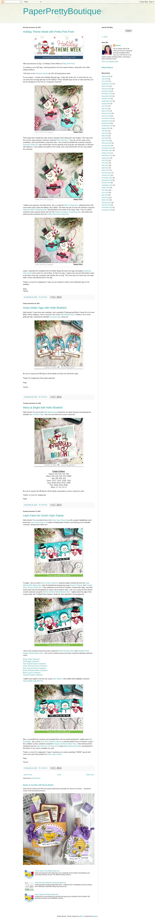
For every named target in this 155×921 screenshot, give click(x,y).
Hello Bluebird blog (50, 412)
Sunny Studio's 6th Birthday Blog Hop (47, 871)
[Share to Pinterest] (60, 297)
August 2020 (106, 187)
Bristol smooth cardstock (49, 583)
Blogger (95, 916)
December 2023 (107, 93)
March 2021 (106, 170)
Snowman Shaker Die (30, 145)
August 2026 (106, 76)
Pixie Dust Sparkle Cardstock (51, 741)
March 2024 (106, 86)
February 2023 (106, 113)
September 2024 (107, 84)
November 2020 (107, 180)
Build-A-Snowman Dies (66, 651)
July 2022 (105, 131)
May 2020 (105, 195)
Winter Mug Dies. (62, 140)
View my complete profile (110, 61)
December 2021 (107, 148)
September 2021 (107, 155)
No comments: (43, 297)
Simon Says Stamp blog (60, 520)
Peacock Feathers (76, 585)
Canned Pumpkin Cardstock (33, 675)
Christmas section (41, 73)
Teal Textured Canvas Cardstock (34, 664)
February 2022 (106, 143)
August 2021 (106, 158)
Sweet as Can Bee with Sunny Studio (38, 785)
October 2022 (106, 123)
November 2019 (107, 210)
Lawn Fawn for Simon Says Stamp (43, 515)
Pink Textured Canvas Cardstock (34, 668)
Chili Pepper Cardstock (31, 661)
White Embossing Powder (72, 746)
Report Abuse (107, 67)
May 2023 (105, 108)
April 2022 (105, 138)
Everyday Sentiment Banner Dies (64, 744)
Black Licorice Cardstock (32, 673)
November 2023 (107, 96)
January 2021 (106, 175)
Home (59, 775)
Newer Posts (28, 775)
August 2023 (106, 103)
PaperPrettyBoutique (62, 11)
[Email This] (51, 297)
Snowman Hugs (55, 317)
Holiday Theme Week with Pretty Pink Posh (48, 31)
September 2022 (107, 126)
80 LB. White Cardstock (31, 659)
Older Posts (90, 775)
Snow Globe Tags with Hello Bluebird (44, 307)
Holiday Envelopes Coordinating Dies (68, 212)
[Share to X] (56, 297)
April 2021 (105, 168)
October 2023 (106, 98)
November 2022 (107, 121)
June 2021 (105, 163)
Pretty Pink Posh (68, 64)
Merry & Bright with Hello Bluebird (42, 407)
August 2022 (106, 128)
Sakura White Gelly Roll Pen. (33, 681)
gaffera (81, 916)
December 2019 (107, 207)
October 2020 (106, 182)
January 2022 (106, 146)
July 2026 (105, 79)
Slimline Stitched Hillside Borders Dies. (56, 592)
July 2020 (105, 190)
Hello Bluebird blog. (67, 314)
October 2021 (106, 153)
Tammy (118, 45)
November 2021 (107, 150)
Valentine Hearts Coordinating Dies (35, 210)
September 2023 (107, 101)
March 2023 (106, 111)
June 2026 (105, 81)
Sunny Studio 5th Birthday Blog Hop (46, 894)
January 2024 (106, 91)
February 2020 (106, 202)
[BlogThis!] (53, 297)
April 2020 (105, 197)
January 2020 (106, 205)
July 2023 (105, 106)
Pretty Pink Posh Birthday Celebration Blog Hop (50, 883)
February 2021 (106, 173)
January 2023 (106, 116)
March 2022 (106, 141)
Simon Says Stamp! (54, 754)
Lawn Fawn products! (38, 522)
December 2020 (107, 178)
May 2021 (105, 165)
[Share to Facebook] (58, 297)
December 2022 (107, 118)
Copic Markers (57, 679)
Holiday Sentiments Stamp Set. (58, 214)
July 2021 (105, 160)
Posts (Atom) (36, 778)
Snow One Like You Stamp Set (47, 746)
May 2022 (105, 136)
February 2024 (106, 89)
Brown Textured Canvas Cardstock (35, 670)
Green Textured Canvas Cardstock (35, 666)
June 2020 (105, 192)
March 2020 (106, 200)
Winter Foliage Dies (71, 205)
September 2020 (107, 185)
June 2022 (105, 133)
